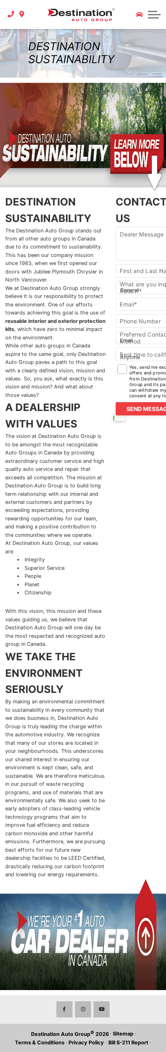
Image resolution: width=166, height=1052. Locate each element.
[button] (154, 14)
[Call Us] (11, 14)
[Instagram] (83, 1009)
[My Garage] (139, 14)
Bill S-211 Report (128, 1043)
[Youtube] (101, 1009)
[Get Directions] (22, 14)
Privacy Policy (86, 1043)
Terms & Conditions (39, 1043)
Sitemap (123, 1034)
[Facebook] (64, 1009)
